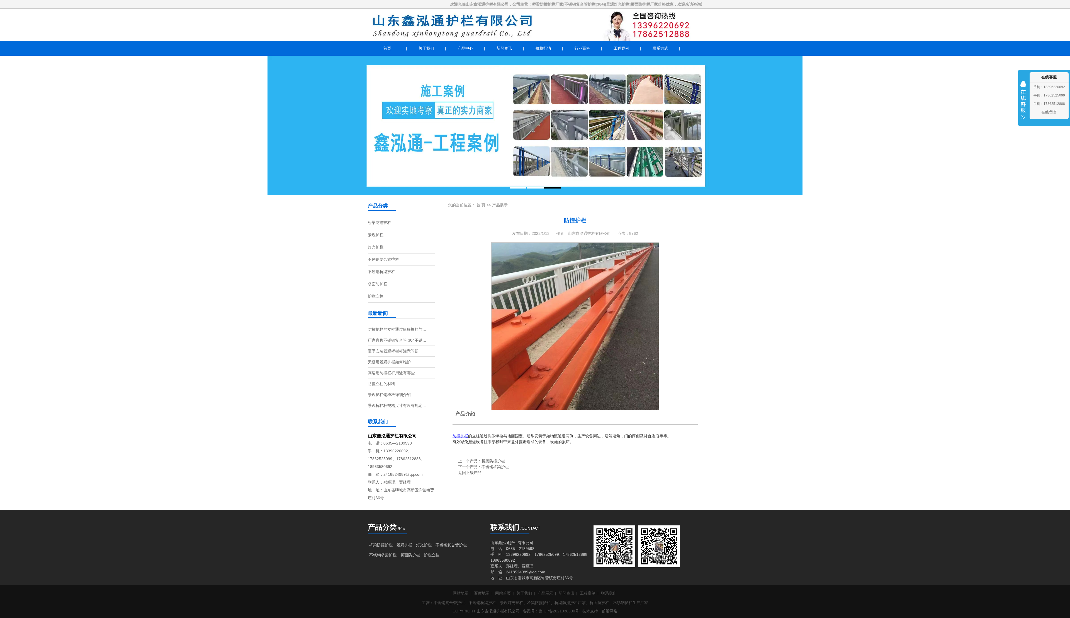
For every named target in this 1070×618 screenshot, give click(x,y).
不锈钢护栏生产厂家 (630, 602)
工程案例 (621, 48)
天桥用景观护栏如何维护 (389, 362)
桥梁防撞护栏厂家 (570, 602)
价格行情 (543, 48)
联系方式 (660, 48)
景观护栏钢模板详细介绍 (389, 394)
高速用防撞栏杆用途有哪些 (391, 373)
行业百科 (582, 48)
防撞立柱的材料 (381, 384)
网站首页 (503, 593)
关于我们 (426, 48)
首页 (387, 48)
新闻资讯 (504, 48)
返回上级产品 (469, 472)
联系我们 (609, 593)
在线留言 (1049, 112)
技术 (586, 611)
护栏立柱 (375, 296)
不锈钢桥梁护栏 (381, 271)
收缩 (1023, 103)
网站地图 (460, 593)
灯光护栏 (375, 247)
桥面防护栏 (377, 284)
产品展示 (500, 205)
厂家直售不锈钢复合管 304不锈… (397, 340)
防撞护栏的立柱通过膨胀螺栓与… (397, 329)
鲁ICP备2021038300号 (559, 611)
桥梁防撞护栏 (379, 222)
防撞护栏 (460, 436)
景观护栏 (375, 235)
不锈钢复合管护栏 (383, 259)
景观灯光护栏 (511, 602)
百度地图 (482, 593)
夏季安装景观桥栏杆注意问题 (393, 351)
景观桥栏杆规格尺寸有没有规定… (397, 405)
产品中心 (465, 48)
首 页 (480, 205)
